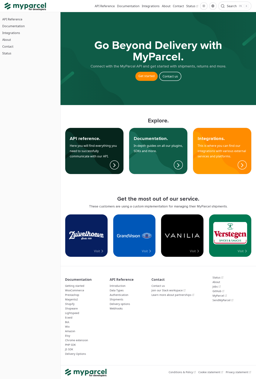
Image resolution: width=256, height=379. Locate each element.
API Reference (12, 19)
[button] (204, 6)
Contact (7, 46)
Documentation (13, 26)
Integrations (11, 33)
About (6, 40)
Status (6, 53)
